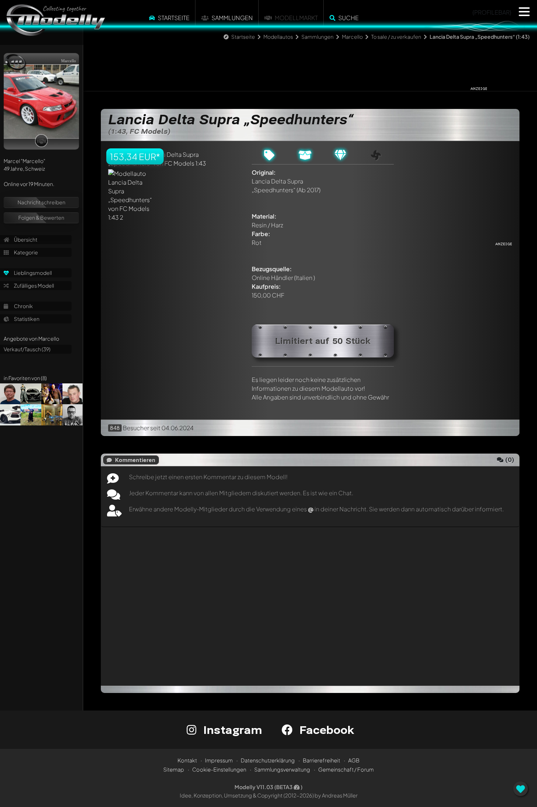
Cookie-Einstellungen (219, 769)
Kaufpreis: (266, 286)
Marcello (352, 36)
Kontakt (187, 760)
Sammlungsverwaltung (282, 769)
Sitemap (173, 769)
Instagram (231, 730)
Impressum (219, 760)
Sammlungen (232, 18)
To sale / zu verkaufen (396, 36)
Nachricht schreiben (41, 202)
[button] (524, 11)
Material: (264, 216)
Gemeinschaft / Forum (346, 769)
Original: (264, 172)
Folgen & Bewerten (41, 217)
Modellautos (278, 36)
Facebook (325, 730)
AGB (353, 760)
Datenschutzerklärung (268, 760)
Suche (348, 18)
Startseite (174, 18)
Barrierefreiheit (321, 760)
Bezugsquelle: (272, 269)
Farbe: (261, 234)
